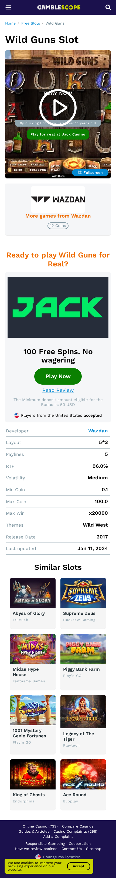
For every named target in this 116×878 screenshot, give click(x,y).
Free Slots (30, 23)
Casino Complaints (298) (75, 831)
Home (10, 23)
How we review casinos (36, 848)
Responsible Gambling (45, 843)
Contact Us (72, 848)
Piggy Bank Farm (81, 669)
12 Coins (58, 225)
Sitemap (93, 848)
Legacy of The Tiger (78, 736)
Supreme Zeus (79, 613)
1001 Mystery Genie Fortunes (29, 733)
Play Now (58, 376)
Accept (78, 866)
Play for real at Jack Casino (58, 134)
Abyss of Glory (29, 613)
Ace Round (75, 794)
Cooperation (80, 843)
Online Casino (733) (40, 826)
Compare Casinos (77, 826)
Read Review (58, 390)
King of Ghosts (29, 794)
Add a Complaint (58, 836)
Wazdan (98, 431)
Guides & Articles (34, 831)
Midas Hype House (26, 671)
